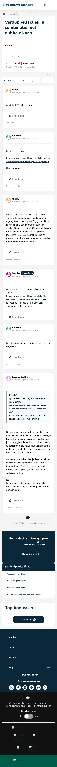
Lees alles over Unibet (16, 588)
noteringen (21, 235)
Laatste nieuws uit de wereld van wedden (24, 594)
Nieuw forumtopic (31, 554)
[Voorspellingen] (46, 687)
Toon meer (27, 619)
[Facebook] (19, 687)
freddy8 (30, 63)
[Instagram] (25, 687)
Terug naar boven (29, 675)
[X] (12, 687)
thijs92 (15, 198)
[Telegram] (32, 687)
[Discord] (39, 687)
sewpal (16, 89)
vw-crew (16, 135)
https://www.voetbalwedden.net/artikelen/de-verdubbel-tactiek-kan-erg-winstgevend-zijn (28, 408)
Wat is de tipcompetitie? (17, 581)
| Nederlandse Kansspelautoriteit (38, 706)
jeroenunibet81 (20, 377)
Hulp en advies (12, 14)
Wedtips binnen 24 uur (16, 574)
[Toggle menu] (53, 5)
